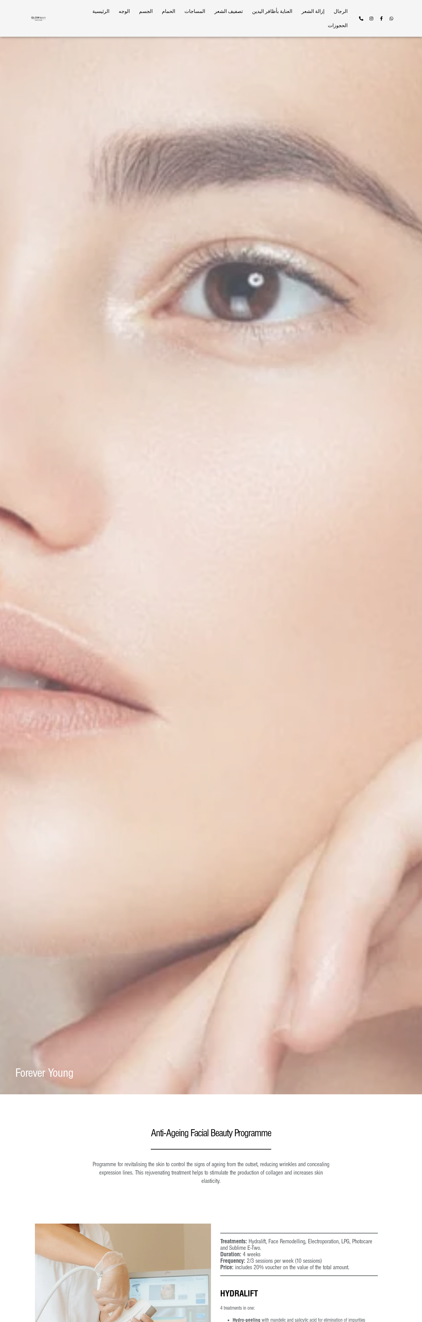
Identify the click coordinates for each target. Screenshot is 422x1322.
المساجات (194, 11)
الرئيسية (100, 11)
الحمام (168, 11)
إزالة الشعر (313, 11)
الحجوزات (338, 25)
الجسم (146, 11)
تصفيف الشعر (228, 11)
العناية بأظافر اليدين (272, 11)
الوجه (124, 11)
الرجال (341, 11)
